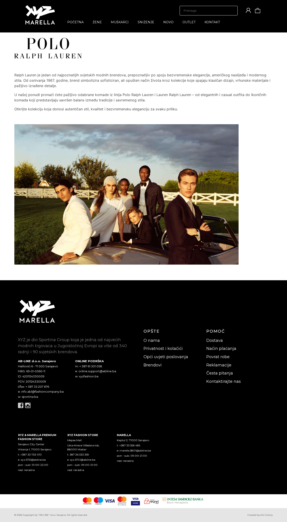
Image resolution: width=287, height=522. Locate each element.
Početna (75, 22)
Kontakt (212, 22)
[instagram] (27, 405)
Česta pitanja (219, 373)
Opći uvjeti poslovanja (166, 356)
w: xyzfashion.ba (86, 376)
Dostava (214, 340)
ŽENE (97, 22)
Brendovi (153, 365)
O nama (152, 340)
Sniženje (146, 22)
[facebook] (20, 405)
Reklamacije (218, 365)
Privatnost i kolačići (163, 348)
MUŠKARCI (120, 22)
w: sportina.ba (28, 396)
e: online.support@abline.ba (95, 371)
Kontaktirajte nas (223, 381)
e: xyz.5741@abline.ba (81, 459)
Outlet (189, 22)
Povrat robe (218, 356)
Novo (168, 22)
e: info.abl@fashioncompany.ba (41, 391)
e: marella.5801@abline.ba (134, 450)
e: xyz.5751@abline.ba (32, 459)
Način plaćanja (221, 348)
